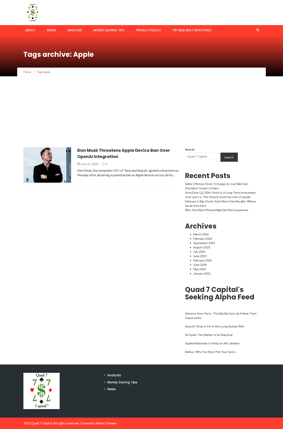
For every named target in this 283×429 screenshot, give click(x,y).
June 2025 (200, 256)
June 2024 (200, 264)
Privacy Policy (148, 30)
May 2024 (199, 269)
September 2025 (204, 243)
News (51, 30)
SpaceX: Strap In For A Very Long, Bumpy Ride (214, 326)
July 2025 (199, 251)
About (30, 30)
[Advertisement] (141, 116)
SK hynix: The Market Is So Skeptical (208, 335)
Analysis (75, 30)
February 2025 (202, 260)
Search (189, 149)
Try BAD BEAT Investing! (192, 30)
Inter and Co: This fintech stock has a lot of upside (217, 197)
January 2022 (201, 273)
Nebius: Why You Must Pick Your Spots (210, 352)
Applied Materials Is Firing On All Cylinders (212, 343)
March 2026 (201, 234)
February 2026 (202, 238)
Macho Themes (106, 423)
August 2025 (201, 247)
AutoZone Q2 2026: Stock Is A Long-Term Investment (220, 192)
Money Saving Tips (108, 30)
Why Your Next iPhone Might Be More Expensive (216, 210)
